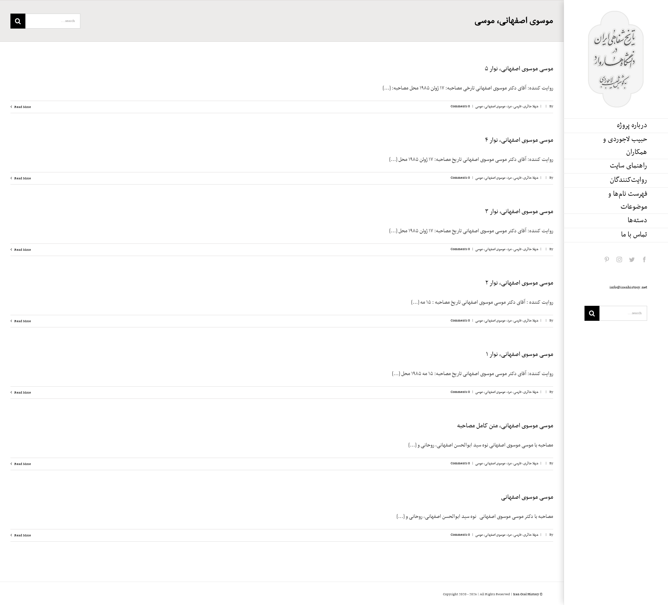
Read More (22, 107)
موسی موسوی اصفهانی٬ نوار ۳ (519, 212)
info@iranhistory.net (628, 287)
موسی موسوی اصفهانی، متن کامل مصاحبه (505, 426)
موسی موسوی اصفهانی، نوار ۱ (519, 354)
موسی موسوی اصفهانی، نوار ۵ (519, 69)
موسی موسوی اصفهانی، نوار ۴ (519, 140)
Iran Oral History (526, 594)
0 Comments (460, 106)
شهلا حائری (530, 106)
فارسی (518, 106)
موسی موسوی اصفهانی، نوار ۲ (519, 283)
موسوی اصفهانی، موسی (490, 106)
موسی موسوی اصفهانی (527, 497)
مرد (509, 106)
